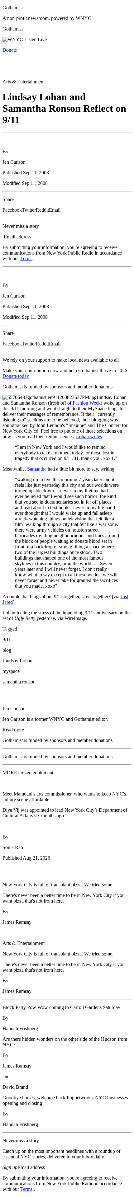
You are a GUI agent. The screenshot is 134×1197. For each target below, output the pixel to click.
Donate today (15, 376)
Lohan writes (89, 436)
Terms (26, 258)
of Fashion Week (84, 403)
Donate (9, 50)
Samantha (36, 469)
